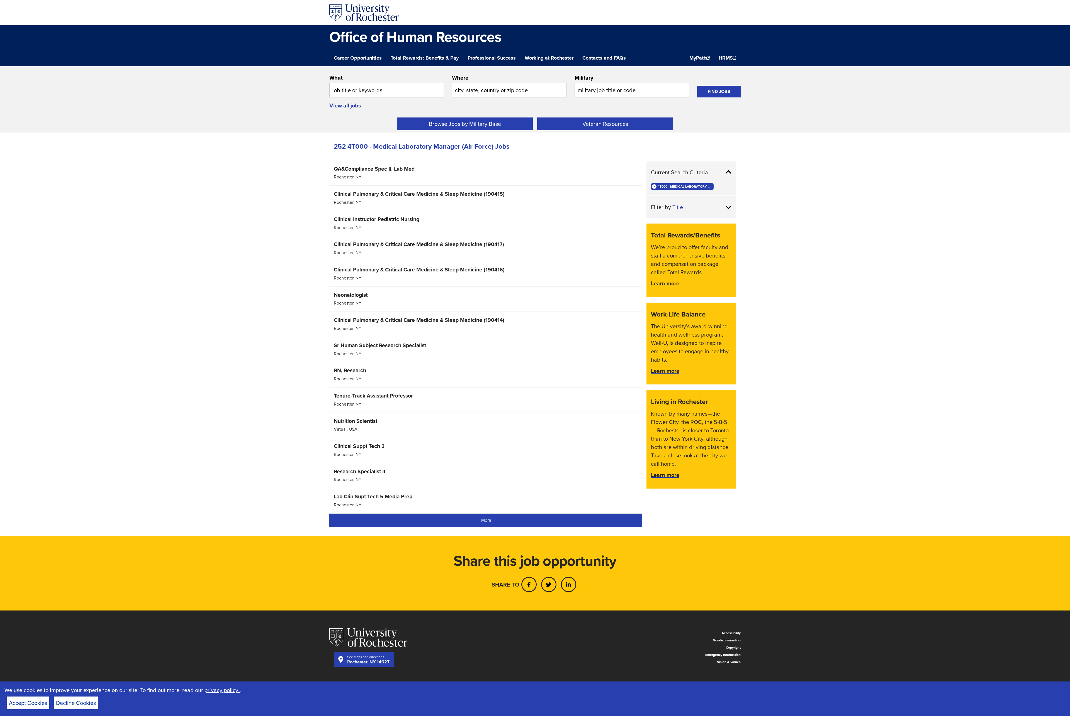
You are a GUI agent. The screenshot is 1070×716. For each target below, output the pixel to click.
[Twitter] (548, 584)
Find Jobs (719, 91)
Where (460, 77)
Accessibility (731, 633)
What (336, 77)
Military (584, 77)
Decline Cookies (76, 703)
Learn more (665, 283)
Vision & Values (729, 661)
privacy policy (222, 690)
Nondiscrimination (727, 640)
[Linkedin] (568, 584)
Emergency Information (723, 654)
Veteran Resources (605, 124)
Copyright (733, 647)
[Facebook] (529, 584)
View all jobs (345, 105)
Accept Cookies (28, 703)
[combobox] (386, 85)
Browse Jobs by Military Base (465, 124)
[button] (691, 172)
